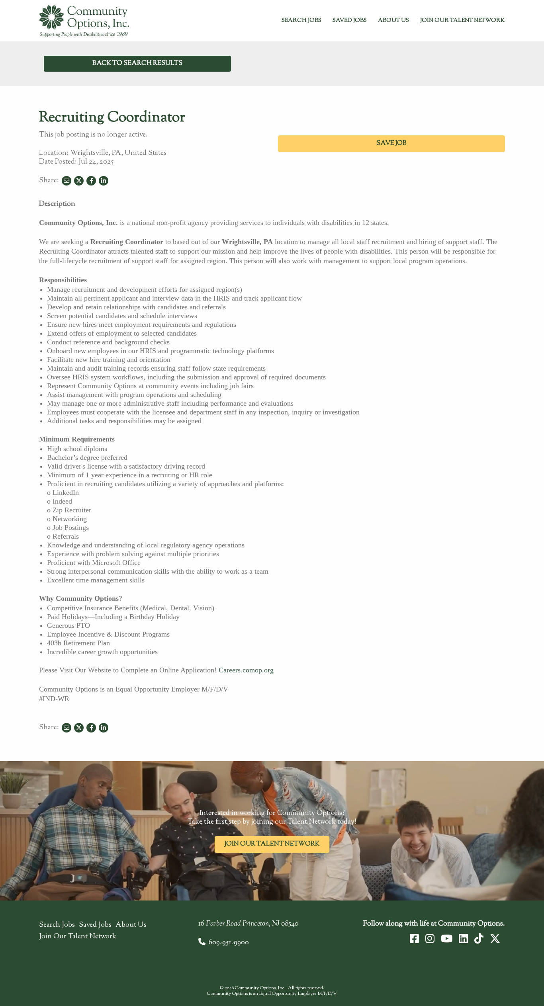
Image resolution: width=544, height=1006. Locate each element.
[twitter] (495, 938)
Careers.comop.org (246, 670)
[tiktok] (478, 938)
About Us (393, 21)
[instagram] (429, 938)
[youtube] (446, 938)
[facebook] (414, 938)
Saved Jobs (350, 21)
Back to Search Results (137, 63)
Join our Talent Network (272, 844)
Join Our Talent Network (462, 21)
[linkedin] (463, 938)
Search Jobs (301, 21)
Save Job (391, 143)
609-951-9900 (229, 943)
